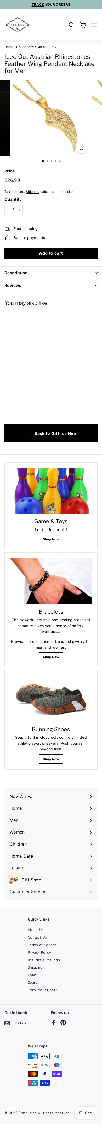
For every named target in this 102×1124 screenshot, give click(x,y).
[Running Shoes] (51, 698)
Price (9, 170)
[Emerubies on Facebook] (53, 1022)
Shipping (32, 192)
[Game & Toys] (51, 491)
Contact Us (37, 937)
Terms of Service (42, 945)
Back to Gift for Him (54, 433)
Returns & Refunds (44, 960)
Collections (25, 47)
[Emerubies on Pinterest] (63, 1022)
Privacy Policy (39, 952)
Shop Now (51, 539)
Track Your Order (42, 990)
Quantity (13, 199)
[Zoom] (81, 148)
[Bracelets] (51, 581)
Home (8, 47)
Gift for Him (45, 47)
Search (33, 982)
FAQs (32, 975)
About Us (36, 930)
